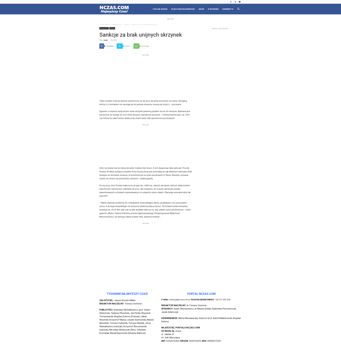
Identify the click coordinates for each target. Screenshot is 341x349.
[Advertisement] (170, 37)
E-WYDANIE (213, 9)
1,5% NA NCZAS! (160, 9)
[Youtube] (240, 2)
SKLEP (201, 9)
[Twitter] (235, 2)
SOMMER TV (227, 9)
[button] (238, 9)
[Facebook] (231, 2)
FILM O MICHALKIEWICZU (183, 9)
